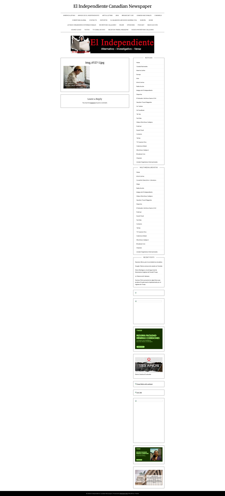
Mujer (121, 25)
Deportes (103, 20)
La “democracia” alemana (142, 276)
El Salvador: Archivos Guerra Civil (123, 20)
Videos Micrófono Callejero (142, 29)
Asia (117, 15)
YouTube (139, 118)
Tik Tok (138, 114)
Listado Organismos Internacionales (81, 25)
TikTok (86, 29)
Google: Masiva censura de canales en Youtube (148, 266)
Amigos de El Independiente (88, 15)
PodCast (141, 25)
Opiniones (131, 25)
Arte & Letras (107, 15)
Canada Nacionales (144, 15)
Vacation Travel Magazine (118, 29)
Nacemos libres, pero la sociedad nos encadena (148, 262)
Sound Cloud (76, 29)
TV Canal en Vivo (99, 29)
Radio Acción (152, 25)
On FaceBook (140, 110)
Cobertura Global (79, 20)
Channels (158, 15)
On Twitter (139, 106)
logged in (93, 103)
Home (151, 20)
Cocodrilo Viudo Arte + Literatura (146, 180)
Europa (143, 20)
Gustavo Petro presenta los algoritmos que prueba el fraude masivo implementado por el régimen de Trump (148, 282)
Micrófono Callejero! (107, 25)
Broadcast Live (128, 15)
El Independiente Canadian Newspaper (112, 6)
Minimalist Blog (124, 493)
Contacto (93, 20)
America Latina (69, 15)
